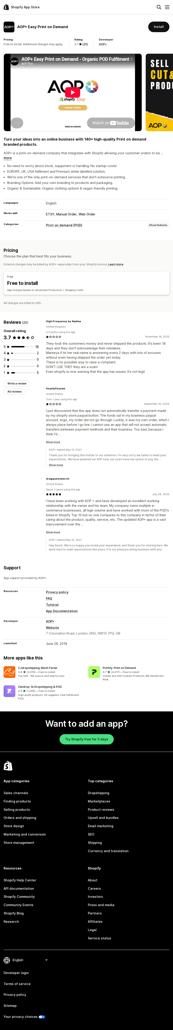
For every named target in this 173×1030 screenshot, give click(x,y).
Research (11, 921)
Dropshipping (98, 793)
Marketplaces (99, 801)
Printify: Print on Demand (119, 668)
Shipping (95, 843)
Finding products (17, 801)
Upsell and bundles (103, 818)
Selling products (17, 809)
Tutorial (52, 605)
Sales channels (16, 793)
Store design (14, 826)
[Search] (159, 7)
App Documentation (62, 611)
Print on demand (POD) (64, 225)
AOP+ (103, 44)
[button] (44, 672)
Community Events (18, 905)
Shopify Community (19, 896)
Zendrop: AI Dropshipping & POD (40, 686)
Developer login (16, 973)
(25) (85, 44)
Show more (53, 442)
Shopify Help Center (20, 880)
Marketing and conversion (25, 834)
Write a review (16, 383)
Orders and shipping (20, 818)
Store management (19, 843)
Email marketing (100, 826)
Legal (92, 930)
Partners (95, 913)
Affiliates (95, 921)
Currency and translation (108, 851)
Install (159, 27)
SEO (91, 834)
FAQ (49, 598)
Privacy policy (57, 592)
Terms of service (17, 984)
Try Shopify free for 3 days (86, 739)
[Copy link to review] (84, 321)
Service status (99, 938)
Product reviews (101, 809)
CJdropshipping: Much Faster (37, 668)
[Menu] (167, 7)
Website (52, 628)
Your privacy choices (21, 1017)
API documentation (19, 888)
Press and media (101, 905)
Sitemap (10, 1006)
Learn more (115, 264)
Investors (95, 896)
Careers (94, 888)
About (92, 880)
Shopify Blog (14, 913)
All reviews (14, 391)
